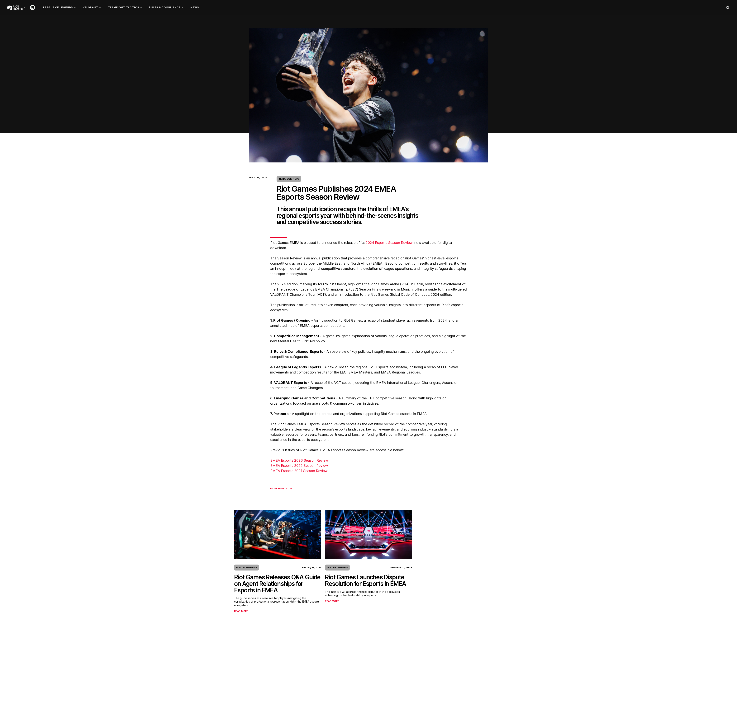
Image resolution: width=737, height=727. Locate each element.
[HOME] (33, 7)
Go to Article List (282, 488)
